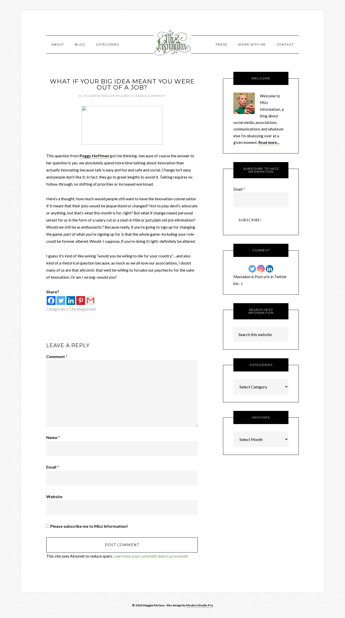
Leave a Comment (149, 96)
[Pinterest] (80, 300)
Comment (56, 356)
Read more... (268, 142)
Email (52, 467)
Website (54, 496)
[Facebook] (51, 300)
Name (53, 437)
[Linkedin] (70, 300)
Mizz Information (172, 44)
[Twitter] (61, 300)
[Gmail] (90, 300)
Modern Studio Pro (199, 605)
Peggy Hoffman (94, 155)
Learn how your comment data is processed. (150, 556)
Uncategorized (83, 308)
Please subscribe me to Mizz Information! (89, 526)
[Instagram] (261, 269)
